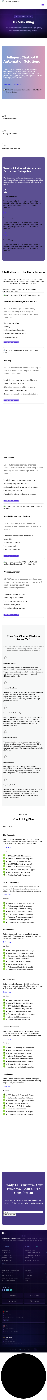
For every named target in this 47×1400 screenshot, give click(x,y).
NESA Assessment (8, 1272)
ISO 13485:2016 (6, 1260)
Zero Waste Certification (32, 1255)
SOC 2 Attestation (7, 1275)
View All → (4, 1263)
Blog (26, 1280)
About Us (28, 1270)
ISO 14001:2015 (6, 1252)
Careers (27, 1278)
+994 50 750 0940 (9, 1339)
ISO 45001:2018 (6, 1255)
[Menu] (43, 4)
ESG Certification (30, 1250)
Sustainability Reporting (32, 1252)
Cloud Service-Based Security (11, 1278)
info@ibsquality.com (10, 1316)
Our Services (29, 1272)
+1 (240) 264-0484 (9, 1328)
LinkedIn (13, 1301)
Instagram (36, 1295)
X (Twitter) (36, 1301)
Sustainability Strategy (32, 1260)
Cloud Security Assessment (10, 1270)
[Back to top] (35, 1349)
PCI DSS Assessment (8, 1280)
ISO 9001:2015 (6, 1250)
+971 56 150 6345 (8, 1314)
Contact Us (28, 1275)
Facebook (13, 1295)
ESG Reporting (29, 1258)
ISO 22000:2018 (7, 1258)
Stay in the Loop (9, 1214)
